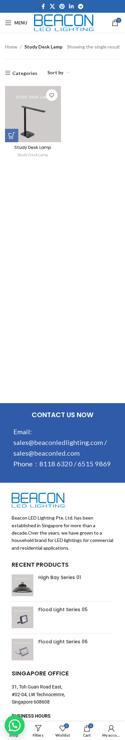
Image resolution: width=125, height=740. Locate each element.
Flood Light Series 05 (63, 610)
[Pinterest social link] (62, 6)
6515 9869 (94, 464)
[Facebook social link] (43, 6)
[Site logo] (64, 22)
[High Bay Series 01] (22, 585)
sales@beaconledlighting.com (58, 442)
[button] (15, 725)
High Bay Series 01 (59, 577)
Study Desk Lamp (32, 147)
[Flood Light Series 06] (22, 649)
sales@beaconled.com (46, 453)
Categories (24, 73)
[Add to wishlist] (52, 95)
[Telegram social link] (81, 6)
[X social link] (52, 6)
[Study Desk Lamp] (33, 114)
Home (11, 47)
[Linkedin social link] (71, 6)
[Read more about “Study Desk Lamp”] (11, 135)
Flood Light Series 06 (63, 642)
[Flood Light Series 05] (22, 617)
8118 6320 (56, 464)
